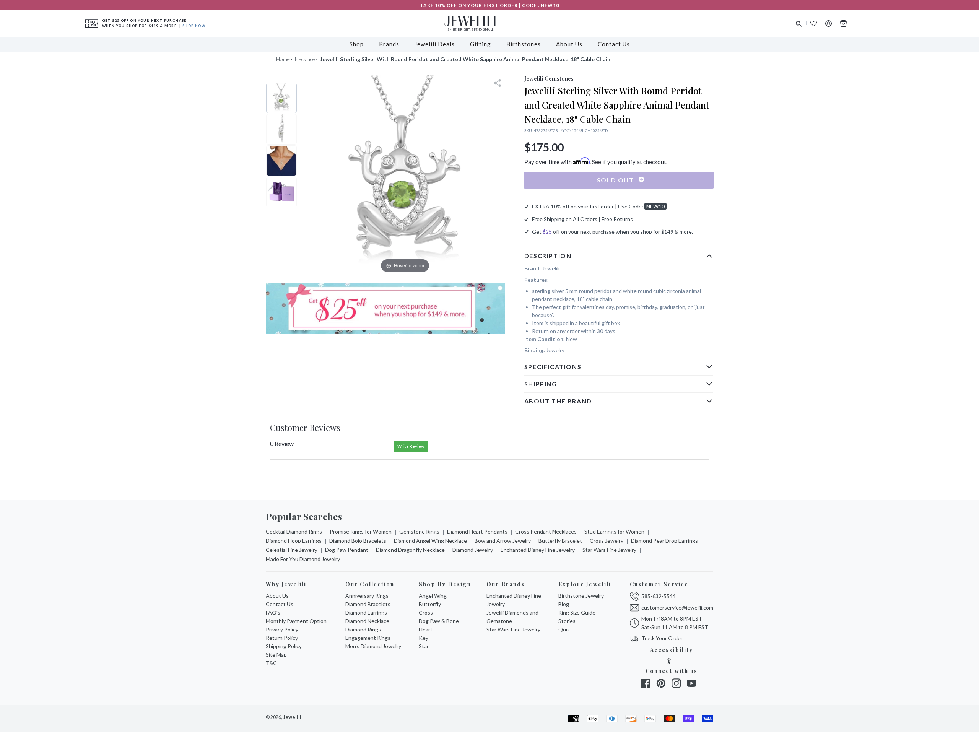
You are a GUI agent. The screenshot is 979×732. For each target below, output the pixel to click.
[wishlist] (813, 23)
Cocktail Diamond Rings (294, 531)
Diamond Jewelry (472, 550)
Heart (426, 629)
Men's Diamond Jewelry (373, 646)
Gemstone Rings (419, 531)
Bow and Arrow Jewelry (503, 540)
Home (283, 59)
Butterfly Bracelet (560, 540)
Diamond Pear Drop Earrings (664, 540)
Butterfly (430, 604)
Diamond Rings (363, 629)
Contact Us (279, 604)
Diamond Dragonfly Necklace (410, 550)
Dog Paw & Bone (439, 621)
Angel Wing (433, 595)
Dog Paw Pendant (346, 550)
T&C (271, 663)
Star (424, 646)
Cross (426, 612)
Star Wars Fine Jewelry (609, 550)
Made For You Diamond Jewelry (303, 559)
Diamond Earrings (366, 612)
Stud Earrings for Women (614, 531)
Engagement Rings (367, 637)
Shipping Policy (284, 646)
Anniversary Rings (367, 595)
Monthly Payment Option (296, 621)
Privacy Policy (282, 629)
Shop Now (193, 26)
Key (423, 637)
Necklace (305, 59)
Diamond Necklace (367, 621)
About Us (277, 595)
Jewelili (292, 717)
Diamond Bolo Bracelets (357, 540)
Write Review (410, 446)
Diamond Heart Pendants (477, 531)
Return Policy (282, 637)
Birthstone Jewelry (581, 595)
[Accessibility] (669, 662)
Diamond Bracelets (367, 604)
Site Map (276, 654)
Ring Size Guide (576, 612)
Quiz (563, 629)
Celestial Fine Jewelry (291, 550)
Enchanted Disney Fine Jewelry (538, 550)
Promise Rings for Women (361, 531)
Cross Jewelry (606, 540)
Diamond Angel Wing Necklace (430, 540)
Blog (563, 604)
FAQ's (273, 612)
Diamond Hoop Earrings (294, 540)
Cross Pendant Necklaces (546, 531)
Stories (567, 621)
